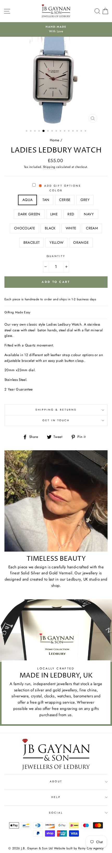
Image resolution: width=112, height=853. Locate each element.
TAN (45, 199)
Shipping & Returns (56, 410)
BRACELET (31, 242)
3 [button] (35, 131)
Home (54, 140)
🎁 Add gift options (59, 186)
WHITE (71, 228)
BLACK (50, 228)
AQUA (27, 199)
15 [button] (86, 131)
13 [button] (77, 131)
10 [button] (65, 131)
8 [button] (56, 131)
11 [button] (69, 131)
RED (70, 214)
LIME (54, 214)
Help (56, 797)
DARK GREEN (29, 214)
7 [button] (52, 131)
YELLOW (56, 242)
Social (56, 813)
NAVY (89, 214)
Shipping (49, 167)
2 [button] (31, 131)
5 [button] (43, 131)
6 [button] (48, 131)
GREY (85, 199)
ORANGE (81, 242)
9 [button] (61, 131)
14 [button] (81, 131)
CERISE (64, 199)
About (56, 781)
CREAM (92, 228)
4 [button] (39, 131)
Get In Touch (56, 420)
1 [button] (27, 131)
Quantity (56, 256)
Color (55, 190)
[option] (56, 81)
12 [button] (73, 131)
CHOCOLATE (24, 228)
